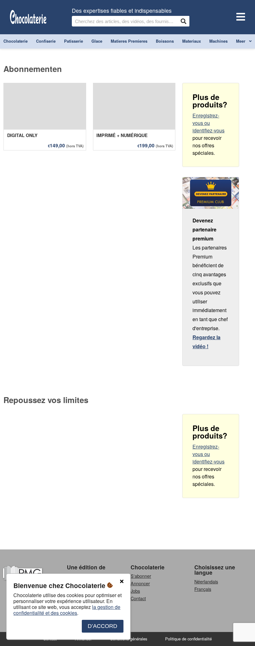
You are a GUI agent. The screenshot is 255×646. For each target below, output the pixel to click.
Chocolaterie (148, 567)
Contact (138, 598)
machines (218, 41)
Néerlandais (206, 581)
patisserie (73, 41)
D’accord (102, 626)
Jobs (135, 590)
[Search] (183, 21)
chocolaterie (15, 41)
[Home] (28, 17)
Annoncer (140, 583)
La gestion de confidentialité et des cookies (66, 609)
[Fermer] (121, 581)
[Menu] (239, 17)
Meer (241, 41)
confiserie (46, 41)
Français (202, 589)
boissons (165, 41)
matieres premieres (129, 41)
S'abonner (141, 575)
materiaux (191, 41)
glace (96, 41)
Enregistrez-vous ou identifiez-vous (208, 123)
